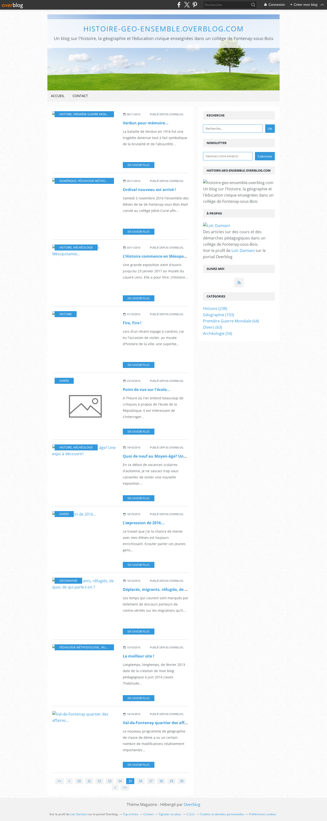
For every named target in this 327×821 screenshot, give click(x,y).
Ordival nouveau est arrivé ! (149, 189)
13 (109, 781)
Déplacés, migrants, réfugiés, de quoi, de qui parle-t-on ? (176, 589)
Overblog (192, 804)
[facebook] (179, 4)
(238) (215, 308)
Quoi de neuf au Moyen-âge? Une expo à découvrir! (171, 456)
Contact (80, 95)
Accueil (57, 95)
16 (140, 781)
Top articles (130, 814)
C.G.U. (191, 814)
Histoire (65, 114)
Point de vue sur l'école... (146, 389)
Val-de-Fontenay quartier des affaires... (160, 722)
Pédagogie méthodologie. (98, 181)
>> (125, 787)
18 (161, 781)
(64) (231, 321)
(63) (212, 327)
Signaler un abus (170, 814)
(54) (217, 333)
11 (89, 781)
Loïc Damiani (243, 250)
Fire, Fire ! (132, 323)
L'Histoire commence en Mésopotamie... (161, 256)
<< (60, 781)
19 (171, 781)
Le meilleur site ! (138, 656)
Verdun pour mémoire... (146, 123)
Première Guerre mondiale (93, 114)
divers (64, 381)
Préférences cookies (262, 814)
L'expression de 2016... (143, 522)
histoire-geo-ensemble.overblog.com (163, 29)
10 (79, 781)
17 (150, 781)
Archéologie (83, 247)
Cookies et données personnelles (222, 814)
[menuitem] (57, 96)
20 (181, 781)
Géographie (68, 581)
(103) (218, 314)
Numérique (67, 181)
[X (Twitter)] (187, 4)
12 (99, 781)
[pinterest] (195, 4)
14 (120, 781)
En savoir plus (139, 165)
